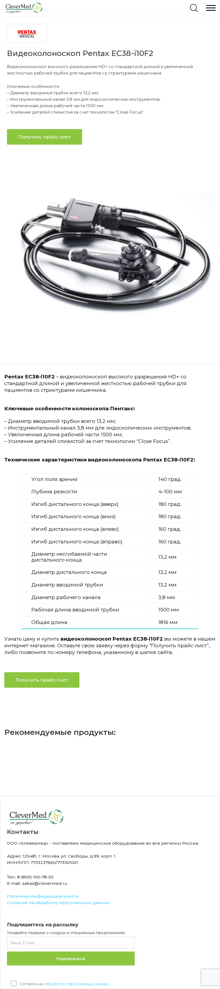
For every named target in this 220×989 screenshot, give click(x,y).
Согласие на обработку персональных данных (58, 902)
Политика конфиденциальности (43, 896)
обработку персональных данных (76, 984)
